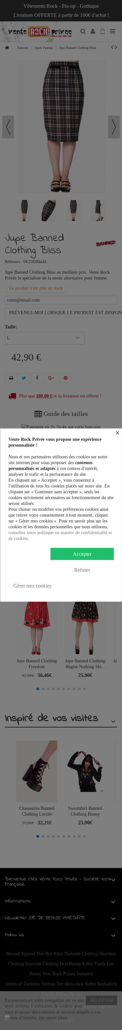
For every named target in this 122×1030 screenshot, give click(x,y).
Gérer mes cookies (32, 585)
